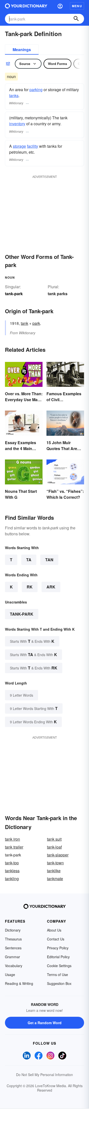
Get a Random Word (45, 1022)
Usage (10, 974)
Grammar (12, 956)
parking (36, 89)
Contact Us (55, 938)
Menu (77, 6)
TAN (49, 559)
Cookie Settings (59, 965)
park (36, 323)
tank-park (21, 614)
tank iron (12, 839)
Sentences (13, 947)
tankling (12, 878)
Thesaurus (13, 938)
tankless (12, 870)
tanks (14, 95)
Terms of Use (57, 974)
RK (30, 587)
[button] (60, 6)
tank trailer (14, 847)
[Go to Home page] (26, 6)
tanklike (54, 870)
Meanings (22, 49)
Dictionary (13, 930)
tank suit (54, 839)
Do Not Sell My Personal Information (44, 1074)
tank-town (55, 863)
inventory (17, 123)
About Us (54, 930)
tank (24, 323)
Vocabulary (13, 965)
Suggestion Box (59, 983)
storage (19, 146)
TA (28, 559)
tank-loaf (54, 847)
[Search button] (76, 18)
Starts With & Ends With (32, 641)
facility (32, 146)
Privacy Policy (57, 947)
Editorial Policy (58, 956)
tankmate (55, 878)
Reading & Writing (19, 983)
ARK (50, 587)
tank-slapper (57, 855)
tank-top (12, 863)
